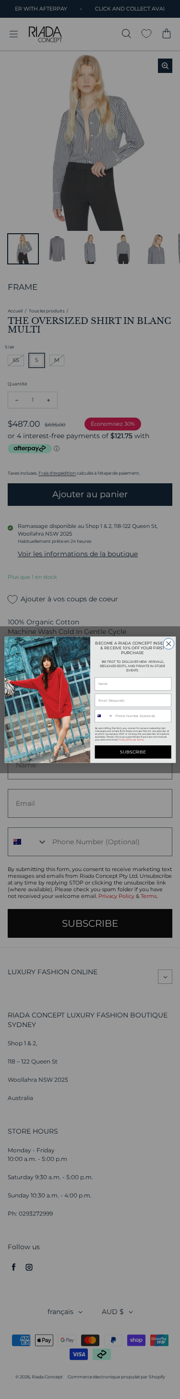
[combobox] (104, 715)
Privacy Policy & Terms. (131, 739)
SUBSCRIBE (133, 751)
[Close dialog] (168, 643)
